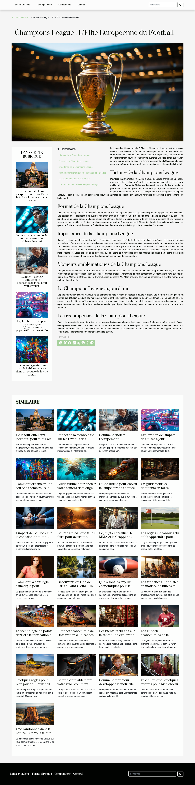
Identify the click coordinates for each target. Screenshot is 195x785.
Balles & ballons (22, 4)
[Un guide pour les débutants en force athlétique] (160, 469)
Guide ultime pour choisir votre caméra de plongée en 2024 (76, 488)
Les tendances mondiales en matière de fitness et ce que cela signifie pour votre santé (159, 588)
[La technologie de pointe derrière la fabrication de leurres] (35, 616)
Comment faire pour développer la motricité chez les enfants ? (116, 684)
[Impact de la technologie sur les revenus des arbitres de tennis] (32, 219)
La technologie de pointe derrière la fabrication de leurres (34, 635)
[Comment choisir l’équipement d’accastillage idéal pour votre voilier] (32, 260)
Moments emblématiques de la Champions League (82, 173)
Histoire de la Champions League (74, 155)
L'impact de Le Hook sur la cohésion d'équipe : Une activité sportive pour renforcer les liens (35, 539)
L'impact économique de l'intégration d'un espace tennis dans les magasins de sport (75, 637)
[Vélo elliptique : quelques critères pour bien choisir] (160, 665)
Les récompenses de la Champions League (79, 184)
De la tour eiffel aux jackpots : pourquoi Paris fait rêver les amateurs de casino (32, 195)
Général (81, 4)
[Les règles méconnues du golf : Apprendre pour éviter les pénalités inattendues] (160, 518)
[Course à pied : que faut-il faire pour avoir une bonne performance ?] (76, 518)
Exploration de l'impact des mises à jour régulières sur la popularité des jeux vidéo (32, 325)
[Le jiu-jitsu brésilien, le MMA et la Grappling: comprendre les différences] (118, 518)
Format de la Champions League (74, 161)
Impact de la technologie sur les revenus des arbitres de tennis (31, 238)
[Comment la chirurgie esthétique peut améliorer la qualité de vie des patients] (35, 567)
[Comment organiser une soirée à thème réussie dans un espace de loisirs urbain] (32, 349)
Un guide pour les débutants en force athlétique (155, 488)
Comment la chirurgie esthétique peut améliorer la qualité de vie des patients (32, 588)
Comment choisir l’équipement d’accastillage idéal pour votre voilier (31, 281)
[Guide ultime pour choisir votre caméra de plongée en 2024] (76, 469)
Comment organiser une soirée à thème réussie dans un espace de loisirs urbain (32, 370)
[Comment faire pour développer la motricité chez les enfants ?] (118, 665)
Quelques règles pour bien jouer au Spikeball (33, 682)
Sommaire (68, 149)
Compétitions (65, 4)
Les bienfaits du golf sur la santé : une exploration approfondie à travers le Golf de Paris (117, 637)
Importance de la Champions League (76, 167)
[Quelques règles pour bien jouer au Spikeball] (35, 665)
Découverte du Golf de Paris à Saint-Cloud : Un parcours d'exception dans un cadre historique (76, 588)
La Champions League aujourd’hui (74, 178)
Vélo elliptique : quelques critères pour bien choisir (160, 682)
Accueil (15, 17)
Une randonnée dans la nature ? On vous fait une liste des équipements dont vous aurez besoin (34, 735)
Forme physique (44, 4)
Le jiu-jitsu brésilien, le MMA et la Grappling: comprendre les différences (116, 539)
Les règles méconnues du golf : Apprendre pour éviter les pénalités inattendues (160, 539)
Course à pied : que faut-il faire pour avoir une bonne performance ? (76, 537)
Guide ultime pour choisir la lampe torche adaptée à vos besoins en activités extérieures (118, 490)
